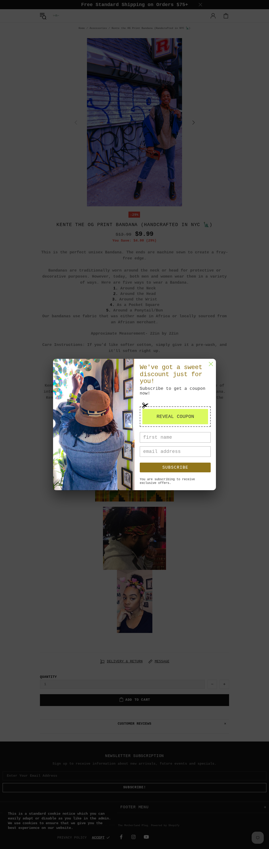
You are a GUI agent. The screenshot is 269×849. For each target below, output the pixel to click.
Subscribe (175, 467)
